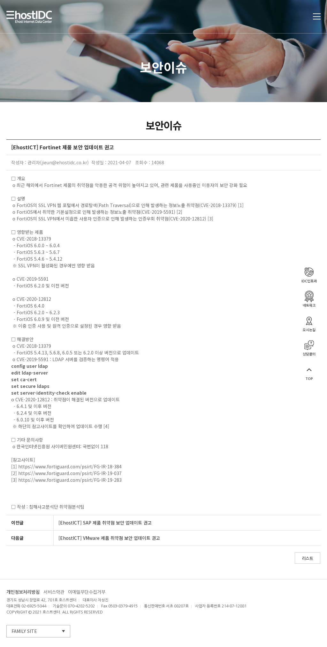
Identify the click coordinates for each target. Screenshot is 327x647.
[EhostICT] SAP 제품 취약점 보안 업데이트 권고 (105, 522)
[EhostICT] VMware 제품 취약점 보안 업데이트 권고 (109, 538)
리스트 (307, 558)
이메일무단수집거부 (86, 592)
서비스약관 (53, 592)
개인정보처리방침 (23, 592)
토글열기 (317, 16)
